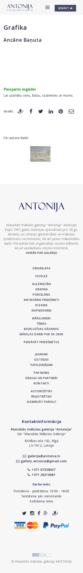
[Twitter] (40, 111)
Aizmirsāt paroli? (41, 402)
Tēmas (41, 324)
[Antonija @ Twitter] (24, 513)
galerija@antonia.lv (44, 456)
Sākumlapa (41, 268)
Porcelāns (41, 295)
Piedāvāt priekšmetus (41, 342)
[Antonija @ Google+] (46, 513)
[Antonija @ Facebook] (39, 513)
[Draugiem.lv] (20, 111)
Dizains (41, 305)
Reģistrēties (41, 396)
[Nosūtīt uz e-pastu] (71, 111)
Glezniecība (41, 284)
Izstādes (41, 360)
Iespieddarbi (42, 310)
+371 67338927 (44, 469)
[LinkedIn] (51, 111)
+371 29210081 (44, 474)
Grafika (15, 27)
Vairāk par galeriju (41, 253)
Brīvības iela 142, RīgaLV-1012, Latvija (41, 443)
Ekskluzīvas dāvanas (41, 329)
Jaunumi (41, 354)
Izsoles (41, 276)
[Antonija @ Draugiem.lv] (55, 513)
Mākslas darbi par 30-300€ (41, 334)
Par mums (41, 373)
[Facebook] (31, 111)
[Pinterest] (61, 111)
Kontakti (41, 383)
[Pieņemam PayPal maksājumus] (56, 525)
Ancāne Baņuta (22, 40)
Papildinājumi (41, 365)
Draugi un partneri (41, 378)
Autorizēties (41, 391)
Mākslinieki (41, 318)
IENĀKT (64, 8)
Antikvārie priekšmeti (41, 300)
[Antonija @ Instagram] (32, 513)
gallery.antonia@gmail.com (44, 461)
